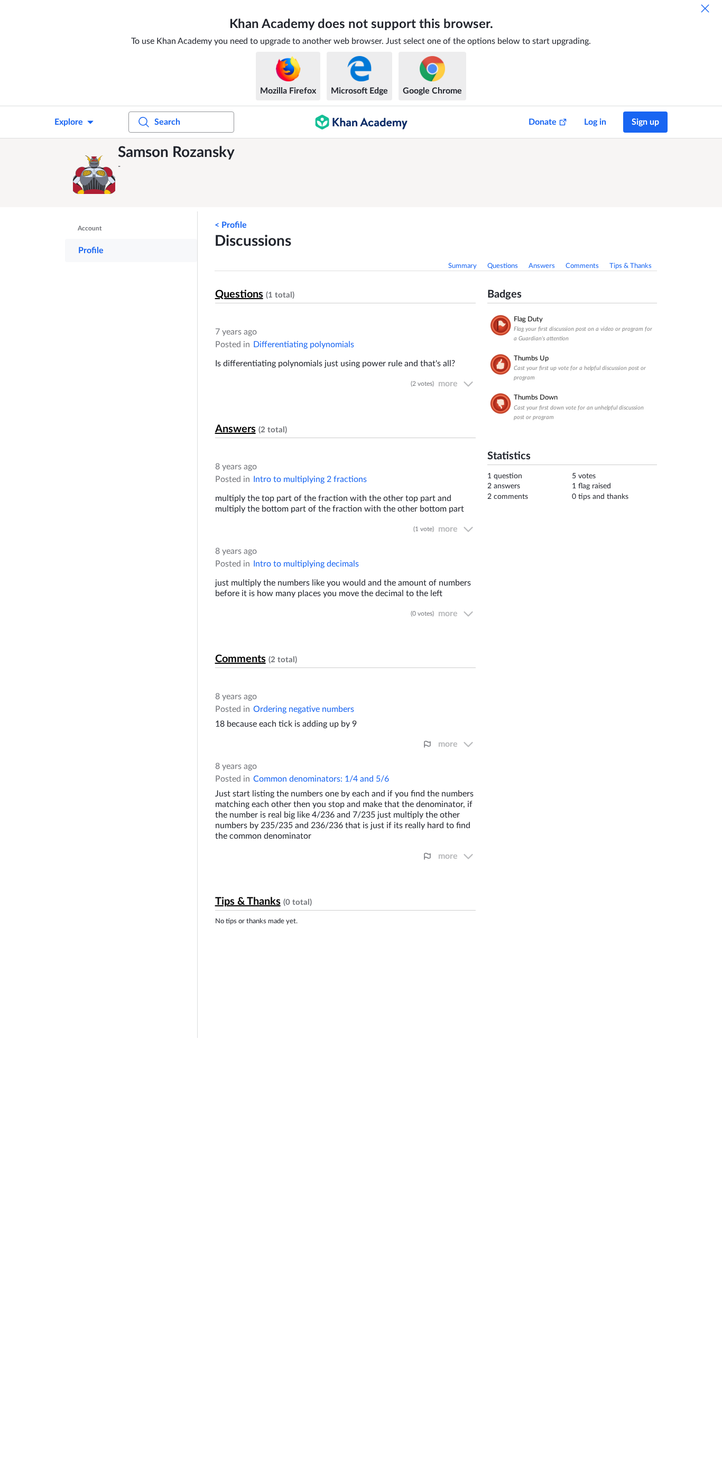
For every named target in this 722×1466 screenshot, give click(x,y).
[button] (94, 173)
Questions (502, 266)
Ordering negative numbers (303, 709)
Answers (542, 266)
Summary (462, 266)
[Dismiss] (705, 8)
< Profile (231, 225)
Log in (595, 122)
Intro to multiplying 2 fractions (310, 479)
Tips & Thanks (630, 266)
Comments (582, 266)
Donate (543, 122)
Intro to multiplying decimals (306, 564)
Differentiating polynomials (303, 344)
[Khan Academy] (361, 122)
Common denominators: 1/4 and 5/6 (321, 779)
